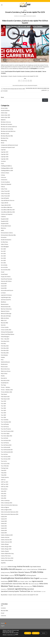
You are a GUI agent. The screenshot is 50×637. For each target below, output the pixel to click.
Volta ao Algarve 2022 (6, 509)
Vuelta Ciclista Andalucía (7, 560)
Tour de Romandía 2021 (7, 449)
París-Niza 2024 (5, 348)
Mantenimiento (5, 304)
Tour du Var (4, 461)
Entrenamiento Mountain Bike (8, 235)
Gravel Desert (4, 274)
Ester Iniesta (4, 575)
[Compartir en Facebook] (21, 81)
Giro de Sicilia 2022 (5, 269)
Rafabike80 (10, 589)
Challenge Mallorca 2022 (7, 168)
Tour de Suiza (4, 454)
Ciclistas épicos (42, 569)
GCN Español (33, 68)
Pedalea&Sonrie (4, 589)
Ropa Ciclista (4, 373)
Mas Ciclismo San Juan (34, 583)
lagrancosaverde (37, 581)
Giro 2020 (3, 249)
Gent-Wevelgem (5, 246)
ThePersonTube (25, 591)
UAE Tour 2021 (4, 482)
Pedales (3, 357)
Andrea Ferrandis (23, 566)
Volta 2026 (3, 498)
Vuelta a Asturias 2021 (6, 539)
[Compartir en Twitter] (24, 81)
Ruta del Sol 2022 (5, 380)
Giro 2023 (3, 256)
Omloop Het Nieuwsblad (7, 332)
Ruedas (3, 376)
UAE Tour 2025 (4, 486)
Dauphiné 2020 (4, 219)
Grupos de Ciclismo (6, 276)
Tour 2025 (3, 415)
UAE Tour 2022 (4, 484)
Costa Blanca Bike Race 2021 (8, 209)
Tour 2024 (3, 412)
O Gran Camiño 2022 (6, 329)
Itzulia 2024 (4, 283)
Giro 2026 (3, 262)
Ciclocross (3, 177)
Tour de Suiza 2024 (5, 456)
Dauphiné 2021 (4, 221)
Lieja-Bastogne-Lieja (6, 297)
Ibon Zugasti (34, 578)
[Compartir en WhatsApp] (19, 81)
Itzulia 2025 (4, 286)
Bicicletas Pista (4, 138)
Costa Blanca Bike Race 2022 (8, 212)
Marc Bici (25, 583)
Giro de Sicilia (4, 267)
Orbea (22, 586)
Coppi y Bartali (4, 202)
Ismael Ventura (4, 581)
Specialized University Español (10, 591)
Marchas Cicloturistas (6, 309)
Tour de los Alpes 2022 (6, 436)
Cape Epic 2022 (4, 154)
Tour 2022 (3, 408)
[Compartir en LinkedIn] (31, 81)
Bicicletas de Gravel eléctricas (8, 131)
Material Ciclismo (5, 311)
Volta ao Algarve (5, 507)
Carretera (3, 161)
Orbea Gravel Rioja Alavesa (7, 334)
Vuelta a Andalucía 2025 (7, 535)
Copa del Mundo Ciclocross (7, 200)
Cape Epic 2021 (4, 152)
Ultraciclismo (4, 489)
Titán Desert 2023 (5, 399)
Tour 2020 (3, 403)
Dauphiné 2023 (4, 223)
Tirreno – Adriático (5, 387)
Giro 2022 (3, 253)
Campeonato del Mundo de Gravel (9, 145)
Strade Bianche (4, 382)
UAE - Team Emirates (36, 591)
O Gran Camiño (5, 327)
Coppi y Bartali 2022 (6, 205)
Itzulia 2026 (4, 288)
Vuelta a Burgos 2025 (6, 549)
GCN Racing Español (31, 575)
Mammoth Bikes (17, 583)
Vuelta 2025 (4, 532)
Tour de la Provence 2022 (7, 431)
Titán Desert (4, 394)
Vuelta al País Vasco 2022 (7, 558)
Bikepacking (4, 140)
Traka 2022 (3, 472)
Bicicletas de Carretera (6, 124)
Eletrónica (3, 228)
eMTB (2, 230)
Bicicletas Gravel (5, 133)
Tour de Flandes (5, 424)
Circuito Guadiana (5, 182)
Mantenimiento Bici (5, 306)
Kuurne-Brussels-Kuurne (7, 290)
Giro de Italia (4, 265)
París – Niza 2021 (5, 339)
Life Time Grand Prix (6, 299)
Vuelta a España (5, 551)
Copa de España (5, 198)
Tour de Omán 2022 (6, 440)
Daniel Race (14, 572)
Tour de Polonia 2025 (6, 445)
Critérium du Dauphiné (6, 214)
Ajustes (43, 633)
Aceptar (27, 633)
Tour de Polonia (5, 442)
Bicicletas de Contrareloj (7, 129)
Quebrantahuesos (5, 362)
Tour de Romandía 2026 (7, 452)
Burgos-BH (24, 569)
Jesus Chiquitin (21, 581)
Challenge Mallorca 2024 (7, 170)
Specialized (30, 589)
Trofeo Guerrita (5, 477)
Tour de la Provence (6, 429)
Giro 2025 (3, 260)
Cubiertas (3, 216)
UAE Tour (3, 479)
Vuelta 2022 (4, 526)
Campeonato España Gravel (8, 147)
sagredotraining (21, 589)
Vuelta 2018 (4, 516)
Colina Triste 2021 (5, 191)
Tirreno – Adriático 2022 (7, 389)
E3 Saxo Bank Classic (6, 226)
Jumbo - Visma (28, 581)
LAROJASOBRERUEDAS (6, 583)
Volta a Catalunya (5, 500)
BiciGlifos (5, 569)
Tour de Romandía (5, 447)
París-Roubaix (4, 355)
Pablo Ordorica (38, 586)
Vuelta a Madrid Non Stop (7, 553)
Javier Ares (12, 581)
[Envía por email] (26, 81)
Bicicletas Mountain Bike (7, 136)
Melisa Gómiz (43, 583)
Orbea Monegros (5, 336)
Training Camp (4, 468)
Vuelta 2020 (4, 521)
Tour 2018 (3, 401)
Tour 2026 (3, 417)
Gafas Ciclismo (4, 244)
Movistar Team (7, 586)
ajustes (16, 634)
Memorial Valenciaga (6, 313)
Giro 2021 (3, 251)
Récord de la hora (5, 369)
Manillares (3, 302)
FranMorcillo (11, 575)
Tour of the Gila (5, 466)
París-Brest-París (5, 341)
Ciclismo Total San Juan (32, 569)
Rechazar (36, 633)
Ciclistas (3, 175)
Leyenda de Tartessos (6, 295)
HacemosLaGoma (22, 578)
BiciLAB (12, 569)
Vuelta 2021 (4, 523)
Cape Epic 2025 (4, 156)
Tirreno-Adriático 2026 (6, 392)
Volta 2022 (3, 493)
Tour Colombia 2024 (6, 422)
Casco (2, 163)
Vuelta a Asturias (5, 537)
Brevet (2, 142)
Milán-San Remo (5, 318)
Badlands (3, 119)
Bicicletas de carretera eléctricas (9, 126)
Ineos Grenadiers (43, 578)
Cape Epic (3, 149)
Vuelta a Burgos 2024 (6, 546)
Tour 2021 (3, 406)
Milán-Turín (4, 320)
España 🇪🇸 (3, 623)
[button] (2, 4)
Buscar (2, 97)
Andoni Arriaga (12, 566)
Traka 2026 (3, 475)
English (2, 626)
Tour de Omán (4, 438)
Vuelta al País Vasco (6, 556)
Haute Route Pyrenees (6, 279)
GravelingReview (7, 578)
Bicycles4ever (33, 16)
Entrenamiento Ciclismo (7, 233)
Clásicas (3, 186)
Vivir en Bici (43, 591)
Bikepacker (18, 569)
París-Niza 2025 (5, 350)
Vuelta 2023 (4, 528)
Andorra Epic (4, 113)
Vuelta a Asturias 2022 (6, 542)
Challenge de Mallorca (6, 166)
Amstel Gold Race (5, 110)
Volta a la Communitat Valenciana (9, 505)
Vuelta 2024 (4, 530)
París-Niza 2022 (5, 346)
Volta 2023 (3, 496)
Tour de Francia (5, 426)
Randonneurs (4, 364)
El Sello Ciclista (36, 572)
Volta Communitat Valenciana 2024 (9, 514)
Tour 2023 (3, 410)
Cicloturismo (4, 179)
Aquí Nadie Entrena (35, 566)
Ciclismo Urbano (5, 173)
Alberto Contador (4, 566)
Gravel (25, 10)
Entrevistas (3, 237)
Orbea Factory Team (28, 586)
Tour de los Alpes (5, 433)
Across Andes (4, 108)
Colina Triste (4, 189)
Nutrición (3, 325)
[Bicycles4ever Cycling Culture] (25, 5)
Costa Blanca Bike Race (6, 207)
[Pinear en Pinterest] (28, 81)
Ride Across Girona (5, 371)
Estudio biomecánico (6, 239)
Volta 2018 (3, 491)
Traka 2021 (3, 470)
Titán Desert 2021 (5, 396)
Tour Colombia (4, 419)
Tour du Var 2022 (5, 463)
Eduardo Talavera (24, 572)
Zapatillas (3, 562)
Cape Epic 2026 (4, 159)
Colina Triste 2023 (5, 196)
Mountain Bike (4, 322)
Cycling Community (5, 572)
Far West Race (4, 242)
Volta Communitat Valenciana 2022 (9, 512)
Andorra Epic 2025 (5, 115)
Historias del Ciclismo (6, 281)
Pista (2, 359)
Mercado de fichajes (6, 316)
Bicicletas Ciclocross (6, 122)
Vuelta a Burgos (5, 544)
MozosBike (17, 586)
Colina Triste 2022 (5, 193)
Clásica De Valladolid (6, 184)
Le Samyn (3, 293)
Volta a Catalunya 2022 (6, 502)
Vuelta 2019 (4, 519)
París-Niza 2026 (5, 353)
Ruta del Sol (4, 378)
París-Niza (3, 343)
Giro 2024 (3, 258)
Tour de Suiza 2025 (5, 459)
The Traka (3, 385)
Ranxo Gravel (4, 366)
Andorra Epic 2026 (5, 117)
